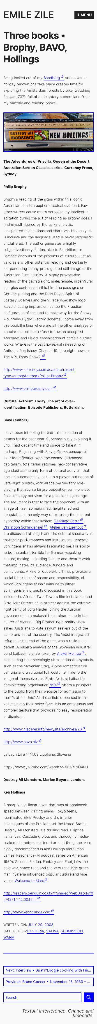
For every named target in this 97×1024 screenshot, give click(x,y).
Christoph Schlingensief (23, 527)
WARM (8, 937)
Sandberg (52, 77)
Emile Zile (28, 15)
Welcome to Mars (29, 880)
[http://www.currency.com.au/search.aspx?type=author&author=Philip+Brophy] (43, 357)
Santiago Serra (66, 521)
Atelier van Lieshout (66, 527)
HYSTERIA (35, 931)
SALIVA (52, 931)
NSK (53, 685)
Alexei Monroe (69, 653)
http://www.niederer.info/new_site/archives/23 (42, 729)
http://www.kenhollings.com (26, 912)
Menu (86, 15)
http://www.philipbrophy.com (28, 388)
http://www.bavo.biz (20, 741)
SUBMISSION (72, 931)
